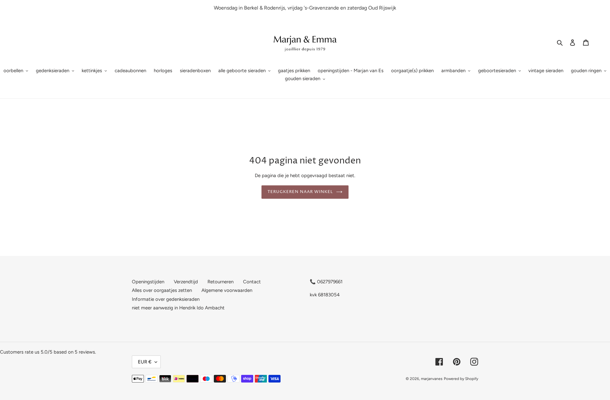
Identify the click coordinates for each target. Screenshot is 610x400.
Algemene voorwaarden (226, 290)
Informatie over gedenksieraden (166, 299)
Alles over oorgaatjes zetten (162, 290)
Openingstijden (148, 281)
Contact (252, 281)
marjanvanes (432, 378)
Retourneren (220, 281)
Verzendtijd (186, 281)
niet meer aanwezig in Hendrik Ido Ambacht (178, 308)
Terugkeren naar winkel (300, 192)
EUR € (145, 362)
